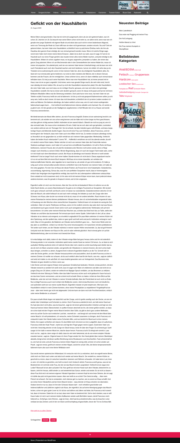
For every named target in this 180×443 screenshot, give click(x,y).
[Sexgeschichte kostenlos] (49, 5)
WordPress (51, 440)
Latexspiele (134, 80)
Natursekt (137, 12)
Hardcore (125, 79)
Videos (55, 12)
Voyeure (128, 96)
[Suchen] (147, 12)
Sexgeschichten (44, 12)
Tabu (121, 96)
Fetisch (124, 74)
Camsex (80, 12)
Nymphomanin (139, 84)
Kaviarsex (102, 12)
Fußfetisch (131, 75)
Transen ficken (114, 12)
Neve (33, 440)
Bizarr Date (127, 12)
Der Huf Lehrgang (125, 38)
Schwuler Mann (139, 89)
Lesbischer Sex (127, 84)
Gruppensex (142, 74)
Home (33, 12)
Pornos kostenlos (67, 12)
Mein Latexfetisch (125, 31)
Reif (130, 88)
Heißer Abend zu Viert (127, 42)
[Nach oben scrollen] (90, 435)
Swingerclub (144, 92)
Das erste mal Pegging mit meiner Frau (133, 34)
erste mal (137, 70)
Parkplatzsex (91, 12)
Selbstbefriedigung (127, 92)
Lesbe (53, 420)
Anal (122, 69)
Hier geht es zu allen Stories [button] (41, 411)
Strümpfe (138, 92)
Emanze (45, 420)
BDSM (129, 69)
